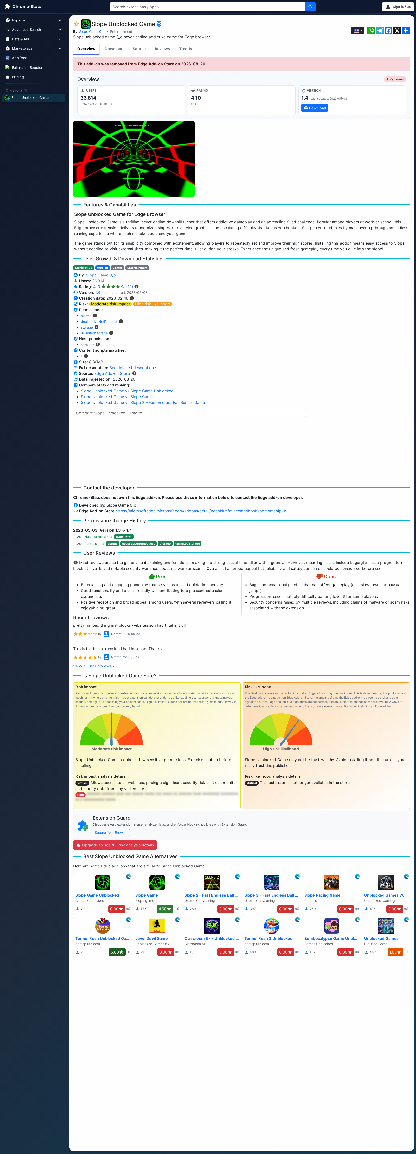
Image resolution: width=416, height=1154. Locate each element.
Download (114, 48)
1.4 (98, 292)
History (18, 90)
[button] (398, 6)
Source (139, 48)
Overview (86, 48)
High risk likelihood (152, 304)
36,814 (98, 280)
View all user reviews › (93, 666)
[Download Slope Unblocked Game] (352, 100)
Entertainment (121, 31)
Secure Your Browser (111, 833)
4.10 (113, 286)
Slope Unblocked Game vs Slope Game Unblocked (127, 390)
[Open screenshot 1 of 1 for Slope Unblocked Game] (134, 159)
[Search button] (310, 6)
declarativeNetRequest (99, 321)
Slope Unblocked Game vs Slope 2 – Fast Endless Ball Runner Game (143, 402)
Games (118, 267)
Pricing (18, 77)
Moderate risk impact (110, 304)
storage (87, 327)
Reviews (162, 48)
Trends (185, 48)
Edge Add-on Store (112, 373)
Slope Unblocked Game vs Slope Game (117, 396)
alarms (86, 316)
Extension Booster (27, 67)
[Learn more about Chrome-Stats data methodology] (134, 373)
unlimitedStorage (94, 333)
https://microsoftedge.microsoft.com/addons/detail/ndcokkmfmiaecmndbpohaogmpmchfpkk (201, 510)
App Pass (20, 58)
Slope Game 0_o (91, 31)
